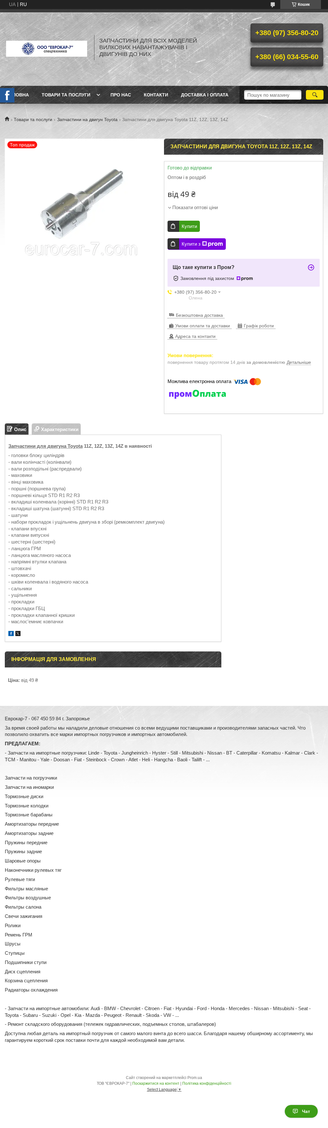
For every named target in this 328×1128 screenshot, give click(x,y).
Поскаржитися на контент (155, 1083)
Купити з (191, 244)
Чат (306, 1111)
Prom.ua (194, 1077)
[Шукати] (315, 95)
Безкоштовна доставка (199, 315)
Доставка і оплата (204, 94)
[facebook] (11, 634)
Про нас (121, 94)
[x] (17, 634)
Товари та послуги (66, 94)
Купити (189, 226)
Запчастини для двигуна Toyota (45, 446)
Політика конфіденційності (206, 1083)
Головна (17, 94)
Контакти (156, 94)
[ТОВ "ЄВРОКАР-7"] (46, 47)
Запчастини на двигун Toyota (87, 119)
